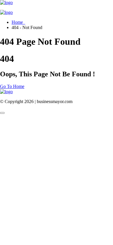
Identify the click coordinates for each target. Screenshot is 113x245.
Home (18, 22)
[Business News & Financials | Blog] (6, 2)
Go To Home (12, 86)
